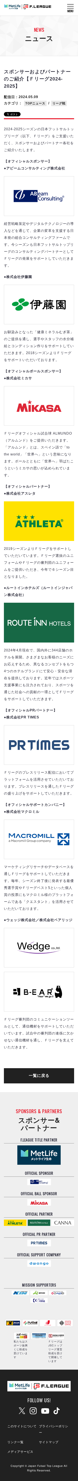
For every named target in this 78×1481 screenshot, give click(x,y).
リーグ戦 (58, 103)
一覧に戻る (39, 1075)
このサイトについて (22, 1426)
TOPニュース (35, 103)
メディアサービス (20, 1451)
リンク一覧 (15, 1442)
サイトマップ (48, 1442)
